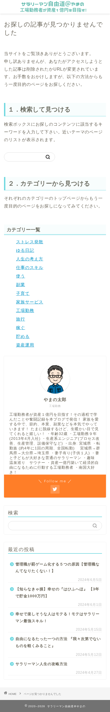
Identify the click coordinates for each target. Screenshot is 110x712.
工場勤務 (25, 310)
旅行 (20, 319)
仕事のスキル (29, 267)
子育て (23, 293)
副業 (20, 284)
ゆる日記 (25, 250)
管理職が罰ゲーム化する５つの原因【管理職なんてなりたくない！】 (57, 567)
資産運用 (25, 345)
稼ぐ (20, 327)
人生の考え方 (29, 259)
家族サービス (29, 302)
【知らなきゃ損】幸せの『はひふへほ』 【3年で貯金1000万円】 (57, 592)
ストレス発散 (29, 242)
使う (20, 276)
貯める (23, 336)
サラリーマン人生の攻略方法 (41, 664)
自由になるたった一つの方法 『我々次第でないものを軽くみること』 (58, 642)
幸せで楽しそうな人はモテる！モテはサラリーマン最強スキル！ (57, 617)
